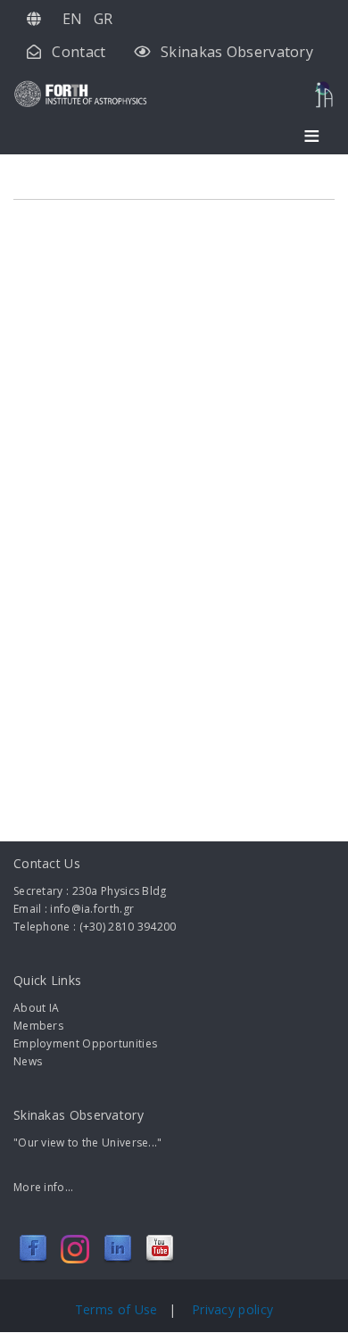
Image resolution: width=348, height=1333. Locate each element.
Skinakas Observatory (237, 52)
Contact (78, 52)
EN (72, 19)
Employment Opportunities (85, 1043)
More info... (43, 1187)
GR (103, 19)
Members (38, 1025)
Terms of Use (118, 1309)
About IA (36, 1007)
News (27, 1061)
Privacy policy (232, 1309)
